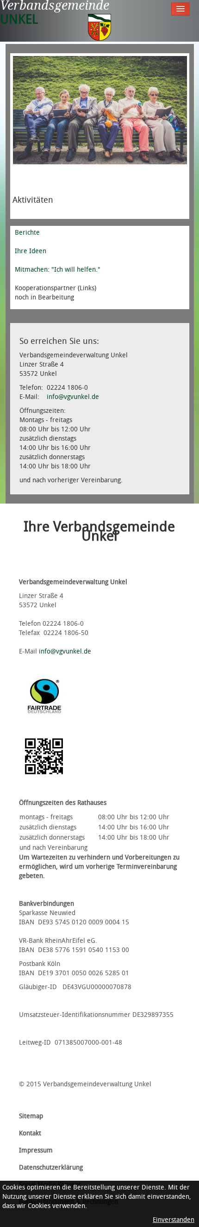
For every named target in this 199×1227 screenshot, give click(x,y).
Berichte (27, 233)
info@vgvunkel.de (73, 397)
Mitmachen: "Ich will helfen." (57, 270)
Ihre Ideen (30, 251)
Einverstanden (173, 1220)
